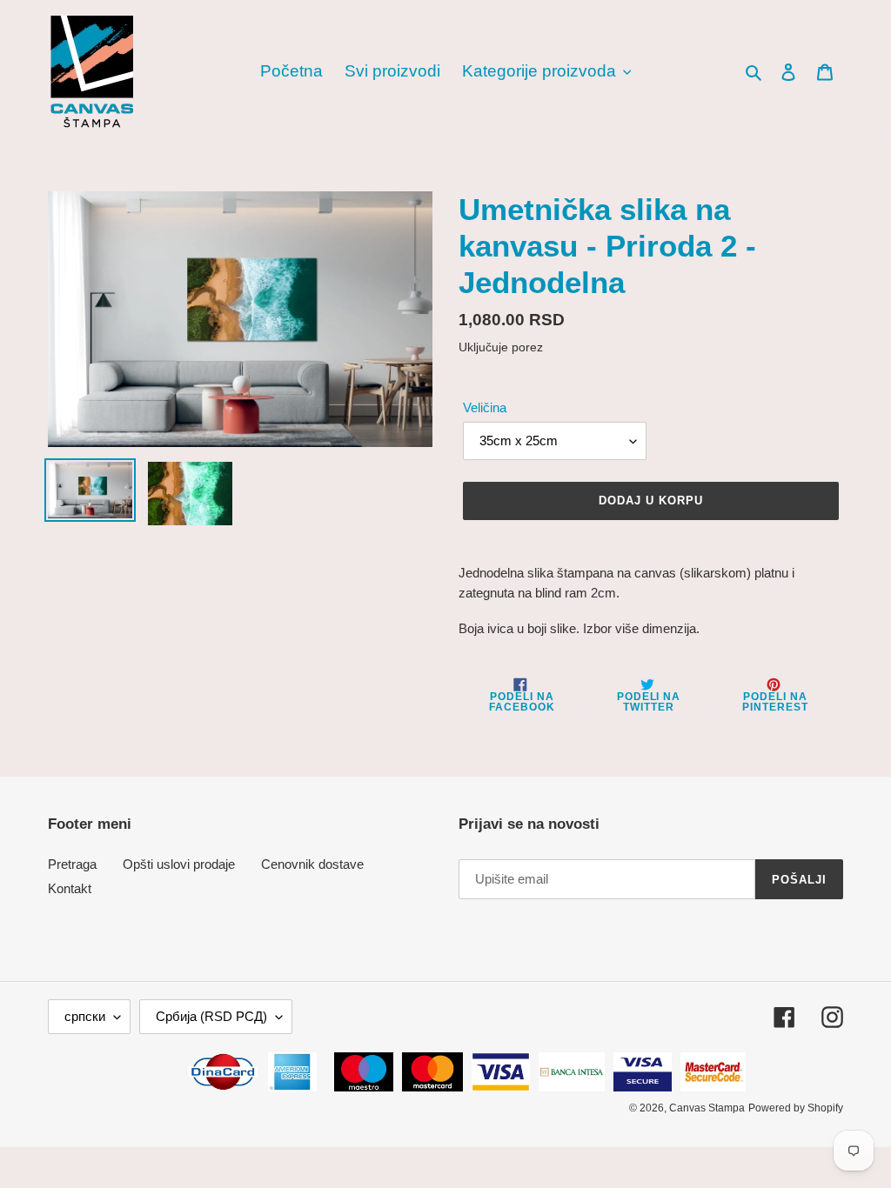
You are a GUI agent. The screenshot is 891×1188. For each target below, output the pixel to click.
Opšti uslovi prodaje (179, 864)
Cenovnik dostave (312, 864)
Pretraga (72, 864)
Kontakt (69, 888)
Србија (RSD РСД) (211, 1016)
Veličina (484, 407)
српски (84, 1016)
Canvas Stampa (707, 1108)
